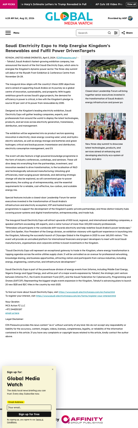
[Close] (52, 369)
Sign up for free (29, 414)
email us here (12, 313)
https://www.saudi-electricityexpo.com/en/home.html (87, 292)
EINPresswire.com (66, 57)
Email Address (15, 402)
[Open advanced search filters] (116, 33)
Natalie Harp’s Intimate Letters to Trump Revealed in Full (50, 4)
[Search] (109, 33)
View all (131, 4)
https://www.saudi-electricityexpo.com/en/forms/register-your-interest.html (76, 295)
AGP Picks (9, 4)
